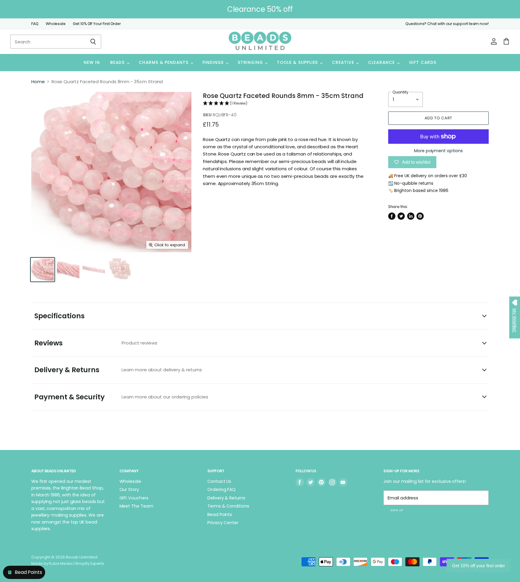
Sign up (396, 510)
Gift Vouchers (133, 498)
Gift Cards (422, 62)
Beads (118, 62)
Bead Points (219, 514)
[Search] (93, 42)
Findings (214, 62)
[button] (286, 103)
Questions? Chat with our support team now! (447, 24)
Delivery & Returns (118, 370)
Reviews (95, 343)
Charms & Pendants (164, 62)
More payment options (438, 150)
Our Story (129, 489)
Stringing (251, 62)
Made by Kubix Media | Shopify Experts (67, 563)
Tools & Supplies (298, 62)
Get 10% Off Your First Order (97, 24)
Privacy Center (222, 523)
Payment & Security (121, 397)
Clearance (382, 62)
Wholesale (56, 24)
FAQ (35, 24)
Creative (343, 62)
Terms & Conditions (228, 506)
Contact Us (219, 481)
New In (92, 62)
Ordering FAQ (221, 489)
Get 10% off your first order (478, 565)
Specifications (59, 316)
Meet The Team (136, 506)
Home (38, 81)
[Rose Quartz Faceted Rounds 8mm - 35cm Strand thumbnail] (42, 270)
